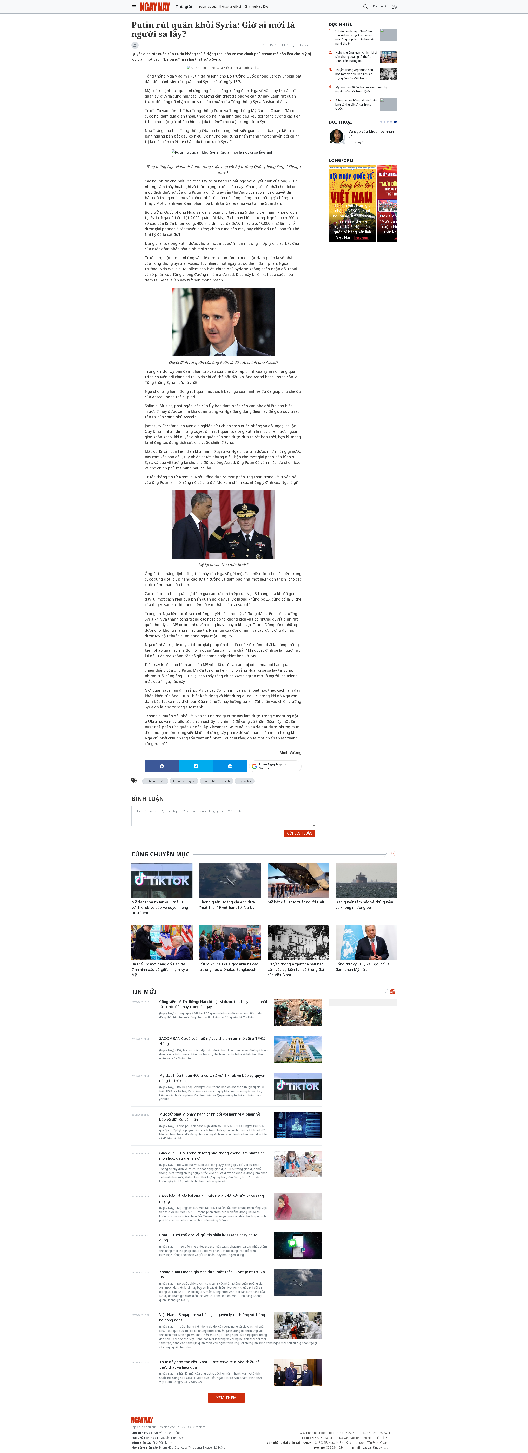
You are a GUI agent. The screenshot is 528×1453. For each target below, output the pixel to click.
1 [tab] (382, 122)
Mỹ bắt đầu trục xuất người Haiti (296, 901)
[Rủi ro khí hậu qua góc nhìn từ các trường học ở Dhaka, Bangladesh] (230, 942)
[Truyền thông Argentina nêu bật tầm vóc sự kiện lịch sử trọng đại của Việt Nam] (388, 74)
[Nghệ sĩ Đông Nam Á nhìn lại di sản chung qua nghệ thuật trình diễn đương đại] (388, 57)
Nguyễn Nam (357, 147)
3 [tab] (389, 122)
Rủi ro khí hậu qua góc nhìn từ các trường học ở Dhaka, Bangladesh (228, 967)
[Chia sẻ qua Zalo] (230, 766)
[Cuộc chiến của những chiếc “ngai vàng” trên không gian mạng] (337, 130)
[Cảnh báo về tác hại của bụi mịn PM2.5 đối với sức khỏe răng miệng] (298, 1206)
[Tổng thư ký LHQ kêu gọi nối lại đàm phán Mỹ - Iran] (366, 942)
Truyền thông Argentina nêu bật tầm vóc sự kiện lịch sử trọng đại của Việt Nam (354, 74)
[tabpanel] (363, 138)
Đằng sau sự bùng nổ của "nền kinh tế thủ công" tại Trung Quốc (356, 104)
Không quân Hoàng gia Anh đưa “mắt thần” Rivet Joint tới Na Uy (227, 904)
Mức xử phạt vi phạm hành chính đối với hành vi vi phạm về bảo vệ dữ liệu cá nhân (209, 1117)
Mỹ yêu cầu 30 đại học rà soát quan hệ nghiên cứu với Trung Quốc (361, 89)
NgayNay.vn (155, 6)
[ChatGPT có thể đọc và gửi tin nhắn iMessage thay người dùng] (298, 1245)
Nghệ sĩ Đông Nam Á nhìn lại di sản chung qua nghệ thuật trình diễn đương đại (356, 57)
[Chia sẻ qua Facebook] (162, 766)
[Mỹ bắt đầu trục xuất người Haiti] (298, 880)
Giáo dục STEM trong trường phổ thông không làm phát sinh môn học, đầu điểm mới (212, 1156)
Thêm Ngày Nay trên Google (273, 766)
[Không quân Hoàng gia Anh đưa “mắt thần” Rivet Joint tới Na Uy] (230, 880)
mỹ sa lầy (244, 781)
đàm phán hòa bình (216, 781)
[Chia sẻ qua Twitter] (196, 766)
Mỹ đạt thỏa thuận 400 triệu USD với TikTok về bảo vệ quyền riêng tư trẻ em (160, 907)
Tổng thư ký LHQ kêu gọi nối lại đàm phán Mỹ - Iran (363, 967)
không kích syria (184, 781)
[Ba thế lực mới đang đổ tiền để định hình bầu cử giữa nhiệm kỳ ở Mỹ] (162, 942)
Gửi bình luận (299, 833)
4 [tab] (393, 122)
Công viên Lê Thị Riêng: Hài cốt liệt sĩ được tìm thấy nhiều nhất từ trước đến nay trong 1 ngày (213, 1004)
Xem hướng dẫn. (290, 784)
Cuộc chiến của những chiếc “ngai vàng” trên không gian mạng (372, 136)
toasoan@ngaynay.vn (375, 1447)
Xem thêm (226, 1397)
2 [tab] (386, 122)
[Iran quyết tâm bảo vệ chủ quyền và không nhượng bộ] (366, 880)
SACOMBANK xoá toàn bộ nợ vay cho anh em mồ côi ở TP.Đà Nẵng (212, 1041)
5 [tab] (396, 122)
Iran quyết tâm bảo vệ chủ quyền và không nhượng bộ (364, 904)
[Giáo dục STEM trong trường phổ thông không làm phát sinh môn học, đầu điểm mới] (298, 1164)
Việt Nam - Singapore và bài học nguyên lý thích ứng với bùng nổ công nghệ (212, 1317)
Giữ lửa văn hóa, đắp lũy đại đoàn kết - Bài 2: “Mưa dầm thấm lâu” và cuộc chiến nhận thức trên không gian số (352, 221)
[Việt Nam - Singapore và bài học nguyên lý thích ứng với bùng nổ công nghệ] (298, 1325)
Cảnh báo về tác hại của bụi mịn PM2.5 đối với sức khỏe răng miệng (211, 1198)
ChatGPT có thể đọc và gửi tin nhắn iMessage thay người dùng (208, 1237)
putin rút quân (155, 781)
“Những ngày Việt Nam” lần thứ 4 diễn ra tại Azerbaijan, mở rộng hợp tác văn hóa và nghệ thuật (354, 37)
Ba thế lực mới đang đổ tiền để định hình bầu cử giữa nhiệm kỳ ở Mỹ (159, 969)
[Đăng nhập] (394, 6)
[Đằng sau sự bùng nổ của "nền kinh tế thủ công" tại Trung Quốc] (388, 100)
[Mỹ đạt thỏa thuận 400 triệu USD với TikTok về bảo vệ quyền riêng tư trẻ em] (162, 880)
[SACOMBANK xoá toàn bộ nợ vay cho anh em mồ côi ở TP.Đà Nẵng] (298, 1049)
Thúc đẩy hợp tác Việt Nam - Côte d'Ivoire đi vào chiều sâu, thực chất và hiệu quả (211, 1364)
